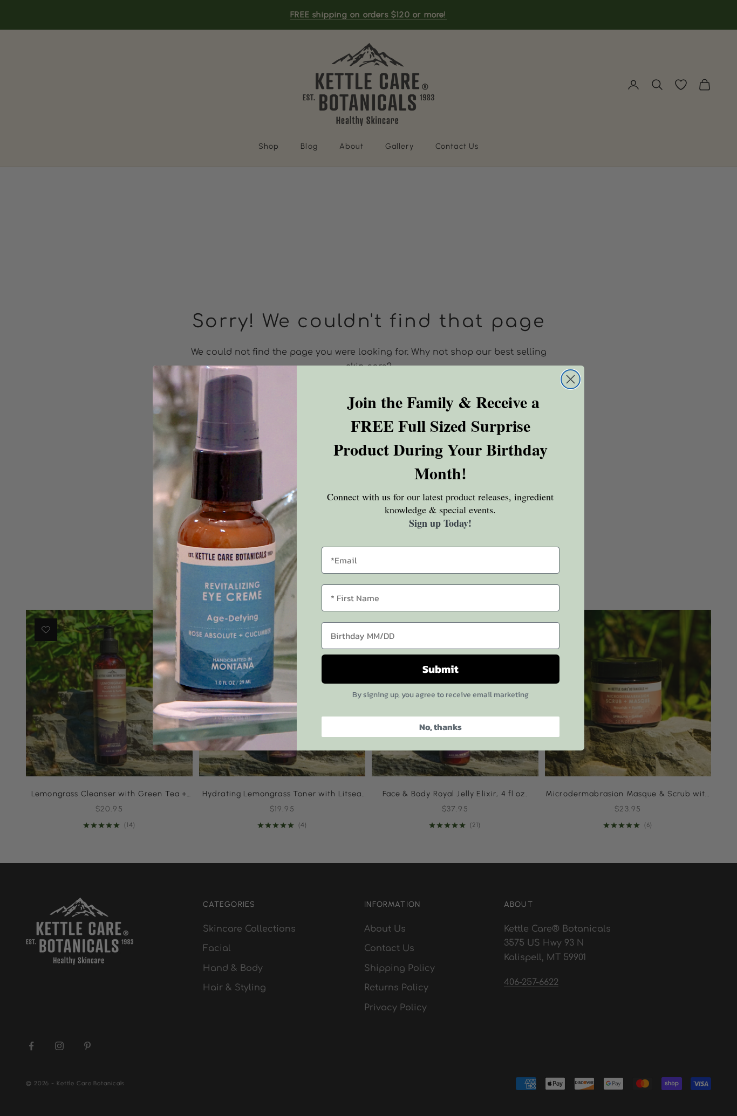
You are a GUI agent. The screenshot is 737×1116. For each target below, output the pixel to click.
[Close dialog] (570, 379)
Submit (440, 669)
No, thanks (440, 726)
